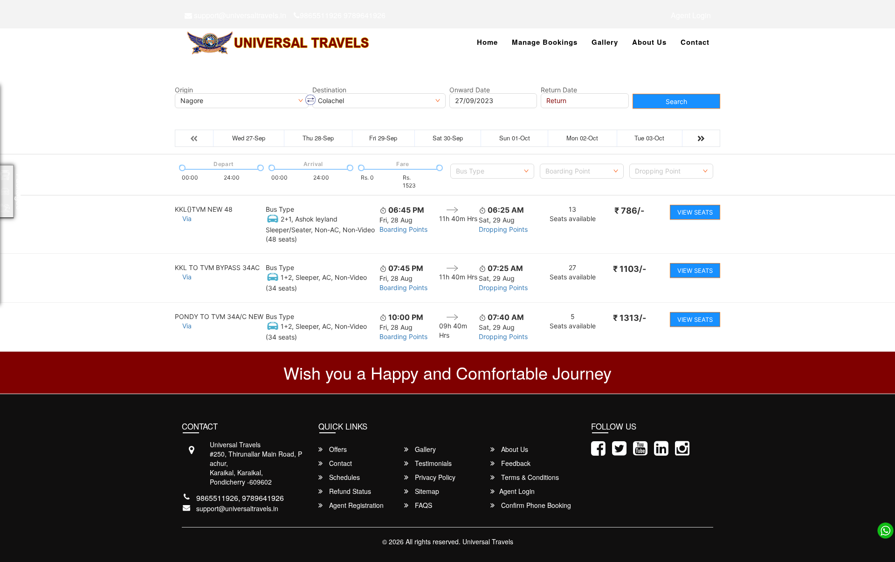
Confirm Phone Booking (535, 505)
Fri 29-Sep (383, 137)
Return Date (559, 90)
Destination (329, 90)
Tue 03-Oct (649, 137)
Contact (695, 42)
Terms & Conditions (529, 477)
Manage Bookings (545, 42)
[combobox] (492, 171)
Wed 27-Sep (248, 137)
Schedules (343, 477)
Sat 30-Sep (448, 137)
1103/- (629, 269)
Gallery (605, 42)
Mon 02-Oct (582, 137)
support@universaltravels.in (239, 15)
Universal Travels (487, 541)
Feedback (514, 463)
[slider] (181, 167)
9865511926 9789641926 (343, 15)
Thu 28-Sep (318, 137)
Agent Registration (355, 505)
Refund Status (349, 491)
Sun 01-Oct (514, 137)
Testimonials (432, 463)
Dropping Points (503, 229)
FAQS (422, 505)
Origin (184, 90)
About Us (649, 42)
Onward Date (469, 90)
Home (487, 42)
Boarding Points (403, 229)
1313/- (629, 318)
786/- (629, 210)
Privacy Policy (434, 477)
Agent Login (691, 15)
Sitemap (426, 491)
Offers (337, 449)
